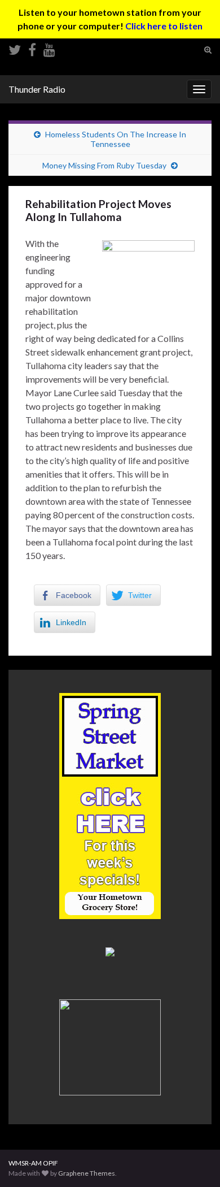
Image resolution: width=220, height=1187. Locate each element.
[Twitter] (14, 48)
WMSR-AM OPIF (33, 1163)
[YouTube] (49, 48)
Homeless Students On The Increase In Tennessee (115, 139)
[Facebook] (32, 48)
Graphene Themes (86, 1173)
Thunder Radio (36, 89)
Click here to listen (164, 25)
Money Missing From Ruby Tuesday (104, 165)
